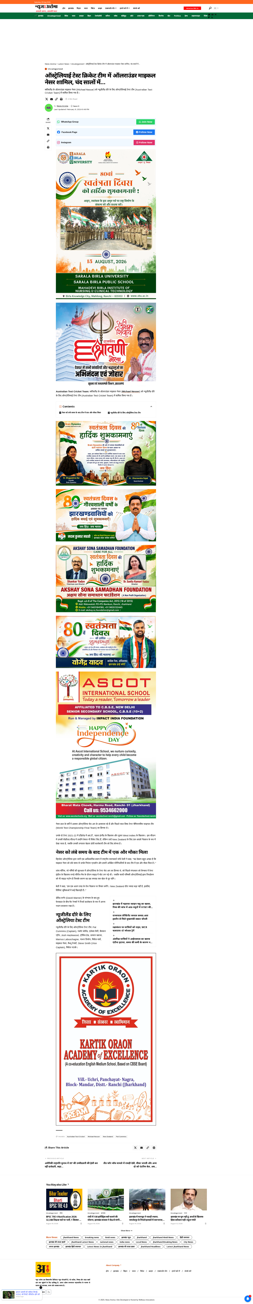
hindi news (110, 1237)
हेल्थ (186, 16)
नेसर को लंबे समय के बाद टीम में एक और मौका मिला (81, 412)
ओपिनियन (151, 16)
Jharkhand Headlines (150, 1246)
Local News (141, 1242)
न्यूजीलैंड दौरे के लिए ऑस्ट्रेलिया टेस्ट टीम (125, 412)
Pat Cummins (121, 1137)
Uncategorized (54, 16)
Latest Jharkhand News (178, 1246)
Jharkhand (142, 1237)
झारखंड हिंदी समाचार (73, 1246)
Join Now (147, 122)
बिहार (89, 16)
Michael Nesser (130, 391)
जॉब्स (115, 16)
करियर (108, 16)
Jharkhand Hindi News (163, 1237)
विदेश (66, 16)
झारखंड (40, 16)
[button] (204, 8)
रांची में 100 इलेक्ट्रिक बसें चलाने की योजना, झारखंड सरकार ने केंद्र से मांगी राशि (104, 1218)
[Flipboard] (209, 17)
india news (125, 1242)
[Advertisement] (126, 38)
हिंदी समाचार (184, 1237)
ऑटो (131, 16)
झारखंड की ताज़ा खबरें (57, 1242)
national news (106, 1242)
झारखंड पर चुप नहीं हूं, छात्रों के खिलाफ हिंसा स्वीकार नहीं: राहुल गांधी (187, 1218)
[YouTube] (209, 14)
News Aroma (62, 106)
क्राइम (81, 16)
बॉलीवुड (123, 16)
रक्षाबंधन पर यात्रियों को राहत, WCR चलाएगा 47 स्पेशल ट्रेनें (130, 929)
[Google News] (212, 14)
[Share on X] (46, 99)
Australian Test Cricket (76, 1137)
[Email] (51, 99)
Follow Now (145, 132)
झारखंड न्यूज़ (126, 1237)
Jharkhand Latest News (82, 1242)
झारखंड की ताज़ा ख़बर (126, 1246)
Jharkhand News (71, 1237)
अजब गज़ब (140, 16)
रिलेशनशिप (207, 16)
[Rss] (212, 17)
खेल (168, 16)
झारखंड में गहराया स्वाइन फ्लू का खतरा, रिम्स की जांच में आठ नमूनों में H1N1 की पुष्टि (132, 905)
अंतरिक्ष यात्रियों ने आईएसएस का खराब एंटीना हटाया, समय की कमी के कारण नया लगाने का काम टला (133, 940)
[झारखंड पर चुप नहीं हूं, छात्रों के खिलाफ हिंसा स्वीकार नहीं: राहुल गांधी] (189, 1199)
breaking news (92, 1237)
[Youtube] (38, 1292)
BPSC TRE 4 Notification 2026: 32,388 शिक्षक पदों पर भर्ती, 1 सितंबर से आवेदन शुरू (63, 1218)
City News (188, 1242)
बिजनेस (161, 16)
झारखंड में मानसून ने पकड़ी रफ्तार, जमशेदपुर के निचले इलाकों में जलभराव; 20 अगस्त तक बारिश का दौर (146, 1218)
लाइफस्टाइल (196, 16)
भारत (73, 16)
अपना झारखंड (54, 1246)
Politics (177, 16)
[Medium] (215, 14)
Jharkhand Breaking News (165, 1242)
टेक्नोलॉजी (98, 16)
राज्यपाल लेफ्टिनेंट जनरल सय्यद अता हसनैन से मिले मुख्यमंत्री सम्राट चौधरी (130, 917)
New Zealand (108, 1137)
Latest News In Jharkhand (99, 1246)
